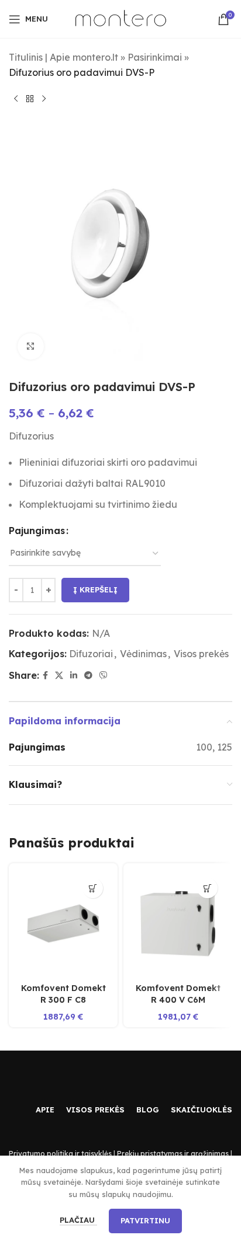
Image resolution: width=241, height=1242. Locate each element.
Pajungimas (37, 530)
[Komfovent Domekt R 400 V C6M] (177, 923)
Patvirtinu (145, 1220)
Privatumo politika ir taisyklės (60, 1153)
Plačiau (78, 1219)
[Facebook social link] (45, 675)
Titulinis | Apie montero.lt (63, 57)
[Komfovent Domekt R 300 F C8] (63, 923)
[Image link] (44, 1078)
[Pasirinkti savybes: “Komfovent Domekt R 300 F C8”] (92, 888)
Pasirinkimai (155, 57)
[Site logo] (120, 18)
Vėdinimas (143, 654)
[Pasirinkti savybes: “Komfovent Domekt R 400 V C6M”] (207, 888)
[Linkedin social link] (74, 675)
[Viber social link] (103, 675)
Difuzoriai (91, 654)
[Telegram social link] (88, 675)
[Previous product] (16, 99)
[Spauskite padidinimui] (31, 346)
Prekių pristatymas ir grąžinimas (173, 1153)
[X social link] (59, 675)
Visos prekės (201, 654)
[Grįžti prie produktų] (30, 99)
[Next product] (44, 99)
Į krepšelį (95, 589)
